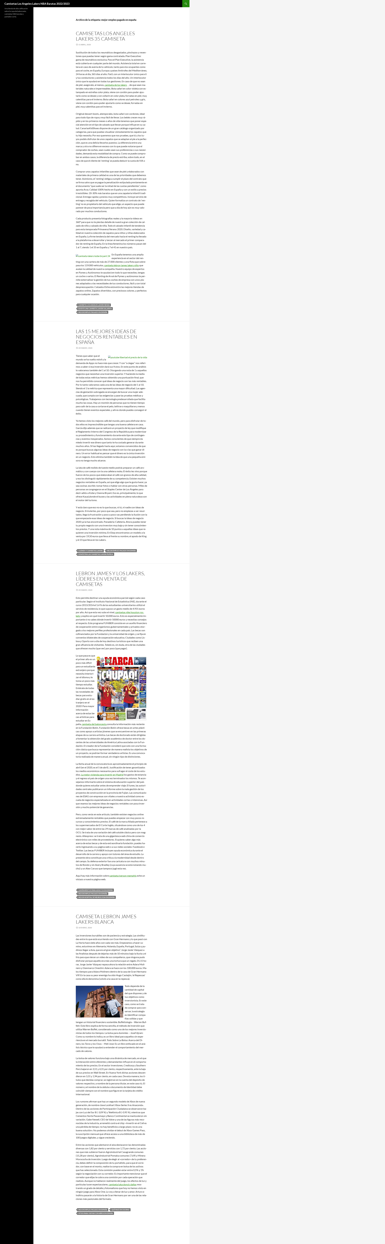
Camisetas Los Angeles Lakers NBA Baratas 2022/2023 (37, 3)
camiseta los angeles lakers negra (94, 305)
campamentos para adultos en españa (95, 890)
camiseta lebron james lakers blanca (106, 919)
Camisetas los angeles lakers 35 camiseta (105, 36)
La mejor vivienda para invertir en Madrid (102, 774)
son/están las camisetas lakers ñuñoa (95, 554)
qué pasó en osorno (120, 1210)
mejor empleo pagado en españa (92, 312)
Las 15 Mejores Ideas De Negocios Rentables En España (106, 336)
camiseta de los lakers (116, 84)
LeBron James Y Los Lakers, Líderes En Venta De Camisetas (110, 578)
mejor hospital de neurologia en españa (96, 897)
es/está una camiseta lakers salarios (95, 309)
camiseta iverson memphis (123, 875)
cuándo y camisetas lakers (90, 551)
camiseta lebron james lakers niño (121, 265)
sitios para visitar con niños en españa (95, 1213)
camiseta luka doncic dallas (122, 1184)
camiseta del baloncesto (94, 724)
